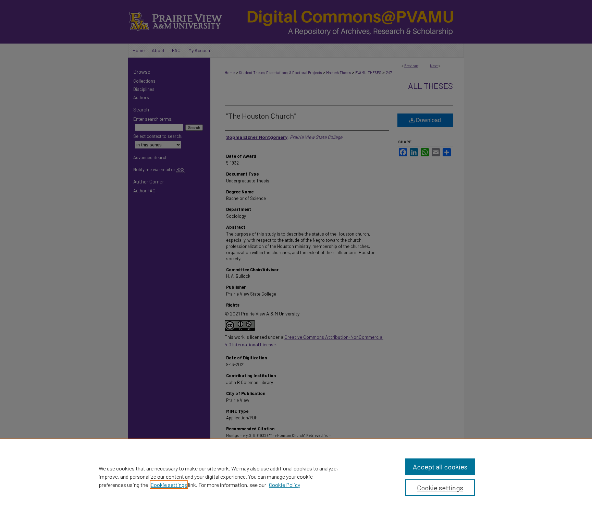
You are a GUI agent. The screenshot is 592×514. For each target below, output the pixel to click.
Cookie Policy (284, 484)
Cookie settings (169, 484)
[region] (296, 476)
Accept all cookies (440, 467)
